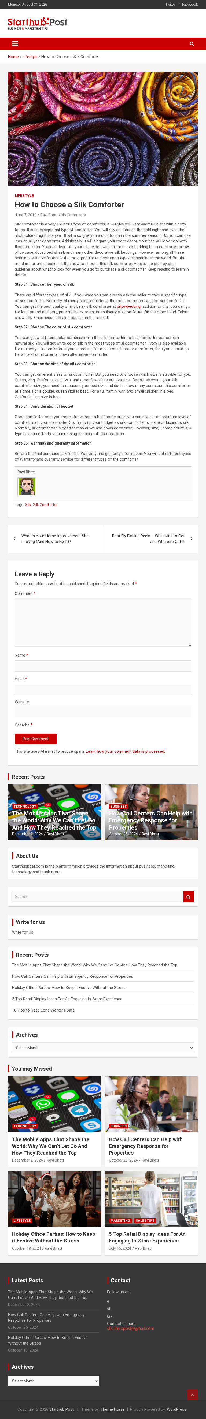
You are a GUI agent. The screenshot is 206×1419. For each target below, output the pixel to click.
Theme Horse (113, 1409)
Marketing (120, 1221)
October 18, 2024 (26, 1248)
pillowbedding (129, 306)
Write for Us (22, 932)
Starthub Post (61, 1409)
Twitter (170, 4)
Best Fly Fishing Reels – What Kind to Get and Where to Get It (148, 538)
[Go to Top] (192, 1394)
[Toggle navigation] (15, 44)
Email (21, 678)
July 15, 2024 (120, 1248)
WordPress (176, 1409)
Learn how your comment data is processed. (125, 751)
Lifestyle (24, 196)
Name (21, 655)
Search (188, 896)
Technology (25, 806)
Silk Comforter (45, 505)
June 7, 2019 (25, 215)
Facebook (190, 4)
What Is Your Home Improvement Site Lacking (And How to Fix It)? (55, 538)
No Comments (73, 215)
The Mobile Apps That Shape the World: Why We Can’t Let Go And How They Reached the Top (54, 820)
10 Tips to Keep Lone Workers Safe (43, 1010)
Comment (25, 593)
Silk (28, 505)
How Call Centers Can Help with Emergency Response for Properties (151, 820)
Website (22, 702)
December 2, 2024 (27, 834)
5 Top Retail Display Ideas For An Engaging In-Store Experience (67, 999)
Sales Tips (145, 1221)
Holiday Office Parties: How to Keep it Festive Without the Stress (69, 987)
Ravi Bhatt (49, 215)
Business (119, 806)
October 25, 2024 (123, 834)
